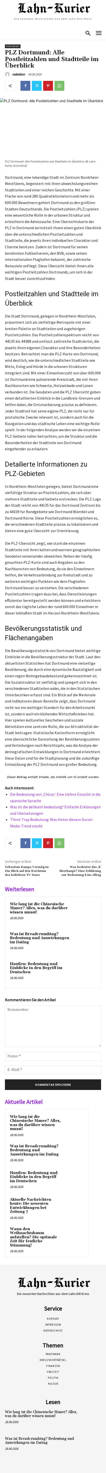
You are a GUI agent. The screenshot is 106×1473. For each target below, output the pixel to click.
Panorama (12, 46)
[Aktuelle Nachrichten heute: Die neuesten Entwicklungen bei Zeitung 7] (74, 1206)
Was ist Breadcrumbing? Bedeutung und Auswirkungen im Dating (39, 938)
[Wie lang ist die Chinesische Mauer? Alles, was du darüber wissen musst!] (85, 912)
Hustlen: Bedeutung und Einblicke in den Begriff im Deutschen (36, 968)
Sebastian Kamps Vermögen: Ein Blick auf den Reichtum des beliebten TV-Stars (27, 871)
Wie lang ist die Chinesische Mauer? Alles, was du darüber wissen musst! (39, 908)
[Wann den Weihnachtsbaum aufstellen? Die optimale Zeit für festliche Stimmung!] (74, 1236)
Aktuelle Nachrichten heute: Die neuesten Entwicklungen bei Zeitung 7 (30, 1205)
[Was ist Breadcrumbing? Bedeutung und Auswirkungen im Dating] (85, 942)
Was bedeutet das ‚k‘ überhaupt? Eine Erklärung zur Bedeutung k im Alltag (80, 871)
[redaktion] (8, 74)
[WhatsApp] (59, 86)
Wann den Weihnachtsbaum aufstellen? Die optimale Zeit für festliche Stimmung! (33, 1237)
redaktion (18, 74)
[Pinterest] (48, 86)
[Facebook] (25, 86)
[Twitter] (37, 86)
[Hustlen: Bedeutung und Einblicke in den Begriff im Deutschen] (85, 972)
